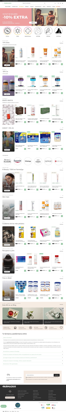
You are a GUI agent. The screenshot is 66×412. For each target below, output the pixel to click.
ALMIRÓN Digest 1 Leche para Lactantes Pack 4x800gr (45, 295)
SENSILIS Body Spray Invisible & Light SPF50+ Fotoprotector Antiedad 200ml (20, 61)
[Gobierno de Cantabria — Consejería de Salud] (54, 408)
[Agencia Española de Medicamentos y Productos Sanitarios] (43, 405)
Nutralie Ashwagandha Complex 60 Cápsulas (45, 90)
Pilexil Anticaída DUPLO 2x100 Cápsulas (45, 268)
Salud (44, 6)
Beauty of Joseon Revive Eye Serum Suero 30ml (57, 187)
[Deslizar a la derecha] (63, 41)
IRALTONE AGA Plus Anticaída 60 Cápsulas (57, 268)
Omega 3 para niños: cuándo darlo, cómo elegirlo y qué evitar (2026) (12, 322)
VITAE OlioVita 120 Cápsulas (44, 118)
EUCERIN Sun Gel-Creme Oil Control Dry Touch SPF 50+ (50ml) (44, 214)
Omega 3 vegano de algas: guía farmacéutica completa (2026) (31, 322)
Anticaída (38, 36)
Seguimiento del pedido (52, 394)
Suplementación (38, 6)
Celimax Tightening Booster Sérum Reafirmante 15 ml (32, 187)
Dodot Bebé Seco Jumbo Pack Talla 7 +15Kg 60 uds (45, 146)
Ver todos (6, 190)
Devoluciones (50, 396)
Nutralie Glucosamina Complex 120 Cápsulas (57, 90)
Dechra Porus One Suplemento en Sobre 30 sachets (45, 241)
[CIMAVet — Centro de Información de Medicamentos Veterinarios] (54, 405)
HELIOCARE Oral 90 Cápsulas (57, 213)
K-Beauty (26, 6)
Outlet (17, 36)
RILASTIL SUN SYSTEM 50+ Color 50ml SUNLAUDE (44, 61)
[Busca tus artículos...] (45, 3)
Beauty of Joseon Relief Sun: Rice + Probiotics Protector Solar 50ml (44, 187)
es (55, 3)
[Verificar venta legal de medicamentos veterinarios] (43, 408)
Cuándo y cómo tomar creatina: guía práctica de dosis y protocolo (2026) (53, 322)
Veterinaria (49, 6)
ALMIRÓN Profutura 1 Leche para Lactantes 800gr (57, 295)
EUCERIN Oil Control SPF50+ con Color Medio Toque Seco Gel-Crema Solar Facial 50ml (57, 61)
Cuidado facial (14, 6)
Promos (7, 36)
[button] (62, 3)
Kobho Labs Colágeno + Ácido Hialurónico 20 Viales (20, 119)
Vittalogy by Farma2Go (52, 399)
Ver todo (61, 43)
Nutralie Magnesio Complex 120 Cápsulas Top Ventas (20, 90)
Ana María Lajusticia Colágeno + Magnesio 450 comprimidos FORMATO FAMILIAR (33, 119)
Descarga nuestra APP (52, 397)
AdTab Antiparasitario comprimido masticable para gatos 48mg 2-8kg (20, 241)
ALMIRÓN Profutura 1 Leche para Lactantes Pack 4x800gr (32, 295)
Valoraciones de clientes (37, 397)
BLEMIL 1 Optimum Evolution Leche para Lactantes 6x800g (20, 295)
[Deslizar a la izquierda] (61, 41)
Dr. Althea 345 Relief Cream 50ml (19, 187)
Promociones (35, 396)
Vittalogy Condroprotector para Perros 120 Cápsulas (57, 241)
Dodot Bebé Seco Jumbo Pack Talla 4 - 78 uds (32, 146)
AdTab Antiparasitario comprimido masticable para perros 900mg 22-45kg (32, 241)
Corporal (31, 6)
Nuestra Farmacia (36, 394)
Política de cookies (21, 396)
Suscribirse (57, 375)
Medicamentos (28, 36)
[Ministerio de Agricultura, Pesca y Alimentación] (48, 408)
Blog (34, 399)
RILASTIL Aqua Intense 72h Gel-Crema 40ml (33, 214)
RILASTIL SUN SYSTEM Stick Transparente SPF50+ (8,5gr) (32, 61)
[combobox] (34, 3)
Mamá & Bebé (7, 6)
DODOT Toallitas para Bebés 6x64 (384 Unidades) (20, 146)
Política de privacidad (21, 394)
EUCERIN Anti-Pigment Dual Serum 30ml (19, 214)
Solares (22, 6)
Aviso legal (19, 397)
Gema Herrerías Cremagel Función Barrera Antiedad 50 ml (57, 119)
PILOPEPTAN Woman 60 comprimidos (19, 268)
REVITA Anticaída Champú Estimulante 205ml (32, 268)
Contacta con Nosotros (9, 397)
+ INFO (32, 22)
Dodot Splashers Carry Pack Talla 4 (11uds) (56, 146)
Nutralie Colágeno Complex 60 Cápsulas (33, 90)
